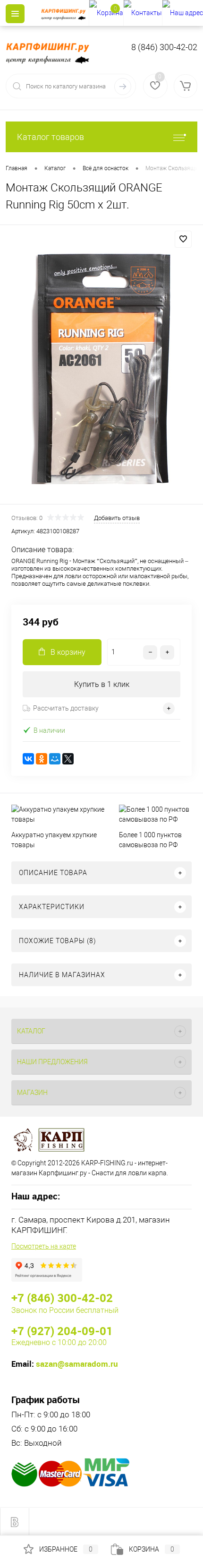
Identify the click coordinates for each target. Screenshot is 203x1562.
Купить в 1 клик (101, 684)
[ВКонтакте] (28, 758)
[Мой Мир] (54, 758)
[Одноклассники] (41, 758)
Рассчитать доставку (66, 708)
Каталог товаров (50, 137)
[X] (68, 758)
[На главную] (65, 13)
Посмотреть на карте (43, 1246)
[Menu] (15, 13)
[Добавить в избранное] (183, 239)
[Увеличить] (101, 366)
